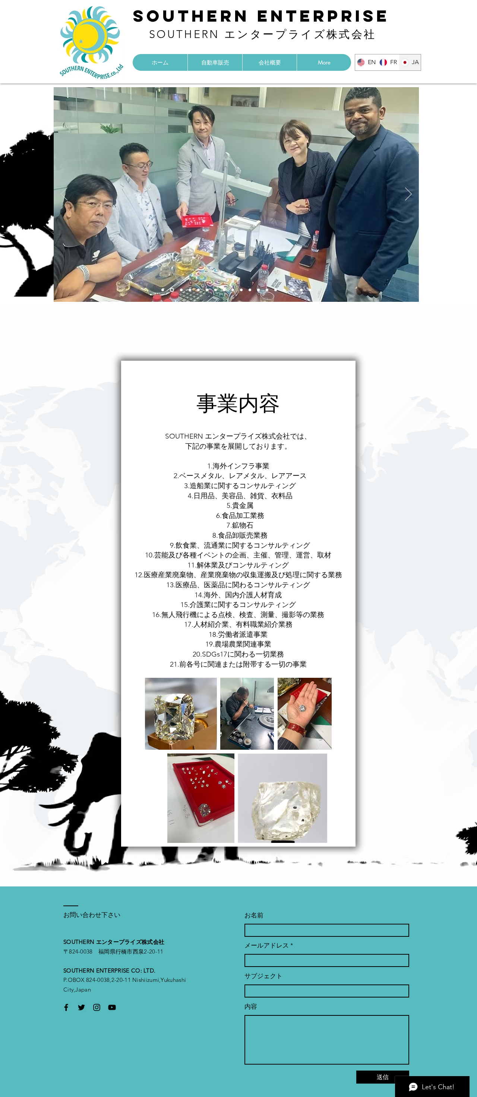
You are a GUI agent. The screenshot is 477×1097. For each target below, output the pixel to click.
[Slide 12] (258, 290)
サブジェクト (263, 976)
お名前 (253, 915)
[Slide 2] (171, 290)
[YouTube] (112, 1007)
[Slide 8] (224, 290)
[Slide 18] (310, 290)
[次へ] (408, 194)
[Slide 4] (190, 290)
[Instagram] (96, 1007)
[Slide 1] (162, 290)
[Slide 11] (250, 290)
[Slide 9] (232, 290)
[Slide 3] (181, 290)
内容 (250, 1006)
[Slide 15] (284, 290)
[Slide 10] (241, 290)
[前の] (64, 194)
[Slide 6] (207, 290)
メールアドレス (266, 945)
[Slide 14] (275, 290)
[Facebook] (66, 1007)
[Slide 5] (198, 290)
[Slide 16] (292, 290)
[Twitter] (81, 1007)
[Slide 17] (301, 290)
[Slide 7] (215, 290)
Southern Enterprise (261, 15)
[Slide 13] (267, 290)
